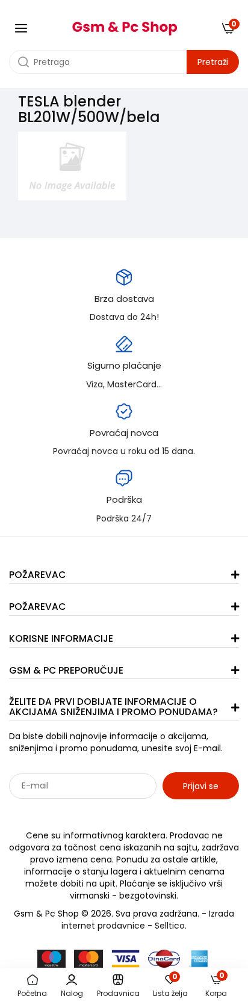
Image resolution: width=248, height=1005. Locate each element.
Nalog (72, 993)
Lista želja (170, 986)
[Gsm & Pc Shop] (124, 24)
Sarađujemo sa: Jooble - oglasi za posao (84, 812)
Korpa (216, 986)
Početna (32, 993)
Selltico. (171, 926)
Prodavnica (118, 993)
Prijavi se (201, 786)
